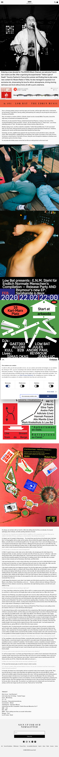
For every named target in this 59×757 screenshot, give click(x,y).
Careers (52, 746)
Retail (47, 746)
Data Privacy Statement (26, 375)
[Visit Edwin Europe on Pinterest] (35, 742)
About (44, 746)
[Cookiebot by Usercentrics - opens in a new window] (50, 360)
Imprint (39, 746)
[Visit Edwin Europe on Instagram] (27, 742)
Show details (50, 391)
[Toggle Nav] (2, 2)
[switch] (22, 386)
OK (48, 396)
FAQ (2, 746)
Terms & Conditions (8, 746)
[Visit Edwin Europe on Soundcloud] (32, 742)
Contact (56, 746)
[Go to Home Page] (29, 2)
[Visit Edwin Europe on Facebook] (24, 742)
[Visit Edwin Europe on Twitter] (29, 742)
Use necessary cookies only (29, 396)
